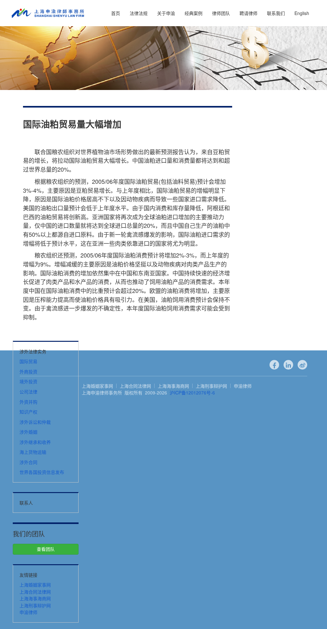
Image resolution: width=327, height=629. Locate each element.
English (301, 13)
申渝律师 (28, 612)
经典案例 (193, 13)
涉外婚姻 (28, 432)
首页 (115, 13)
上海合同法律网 (35, 591)
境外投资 (28, 381)
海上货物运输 (32, 452)
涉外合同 (28, 462)
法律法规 (139, 13)
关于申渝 (166, 13)
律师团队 (221, 13)
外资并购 (28, 402)
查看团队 (46, 549)
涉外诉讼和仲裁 (35, 422)
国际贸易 (28, 361)
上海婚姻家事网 (35, 584)
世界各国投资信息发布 (41, 472)
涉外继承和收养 (35, 442)
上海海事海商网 (35, 598)
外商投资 (28, 371)
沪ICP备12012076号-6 (192, 392)
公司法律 (28, 391)
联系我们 (276, 13)
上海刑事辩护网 (35, 605)
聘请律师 (248, 13)
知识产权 (28, 411)
